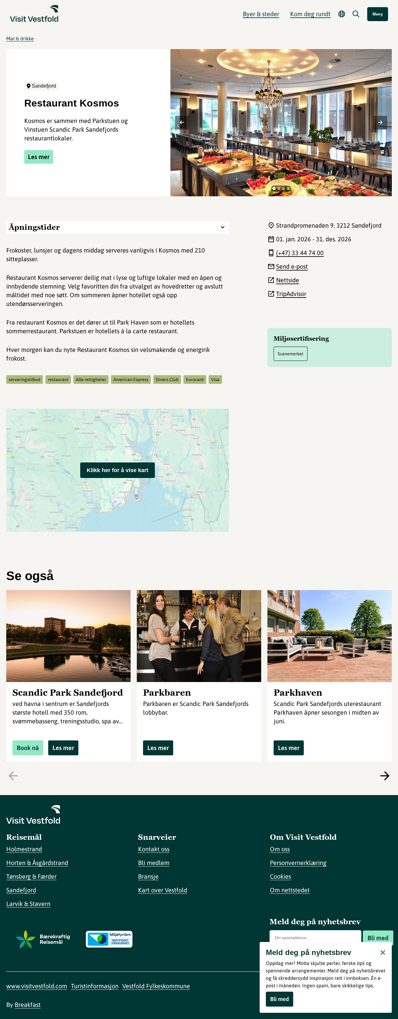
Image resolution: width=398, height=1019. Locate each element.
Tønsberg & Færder (31, 876)
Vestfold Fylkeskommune (156, 985)
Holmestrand (24, 849)
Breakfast (28, 1004)
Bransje (148, 876)
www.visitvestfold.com (36, 985)
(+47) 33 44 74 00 (300, 252)
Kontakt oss (153, 849)
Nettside (287, 280)
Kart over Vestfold (162, 890)
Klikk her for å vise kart (117, 470)
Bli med (378, 937)
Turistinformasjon (94, 985)
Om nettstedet (290, 890)
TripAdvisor (291, 293)
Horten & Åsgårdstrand (37, 862)
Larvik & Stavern (28, 903)
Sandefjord (21, 890)
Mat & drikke (20, 38)
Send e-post (292, 266)
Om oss (280, 849)
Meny (378, 14)
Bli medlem (153, 862)
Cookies (280, 876)
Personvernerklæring (298, 862)
